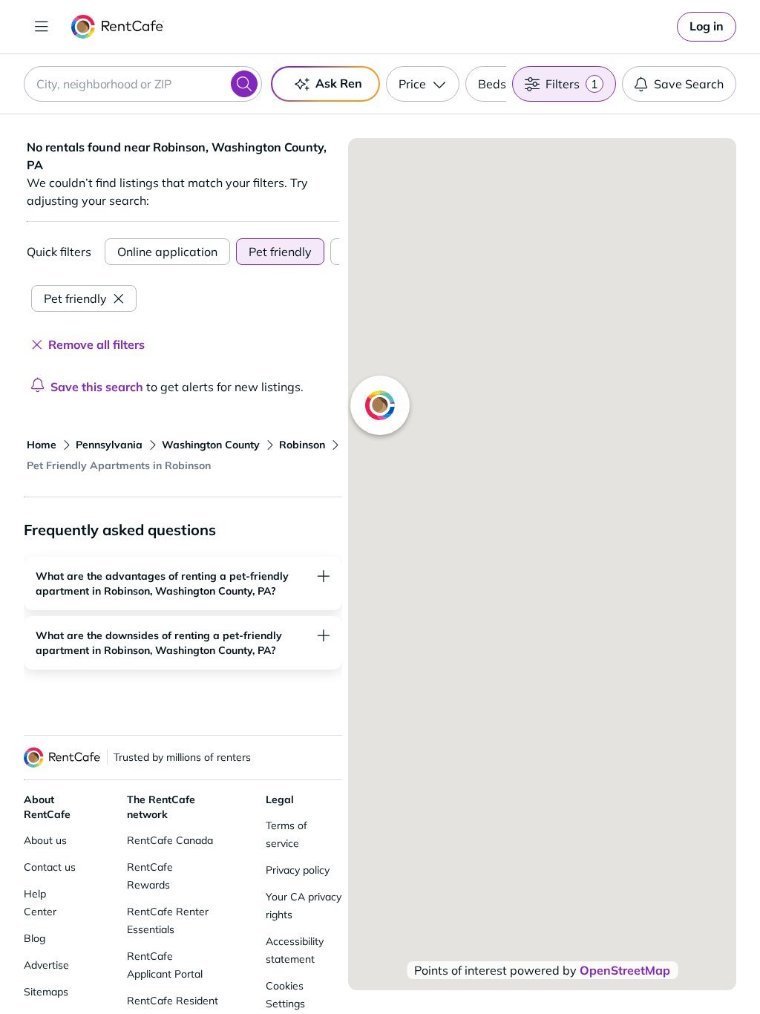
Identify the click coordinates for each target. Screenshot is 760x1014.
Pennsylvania (109, 444)
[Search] (244, 84)
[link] (706, 27)
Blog (34, 938)
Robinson (302, 444)
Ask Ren (338, 83)
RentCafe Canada (170, 840)
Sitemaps (46, 991)
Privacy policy (298, 870)
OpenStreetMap (625, 970)
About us (45, 840)
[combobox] (143, 84)
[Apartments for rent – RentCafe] (117, 27)
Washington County (211, 444)
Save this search (96, 386)
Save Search (689, 83)
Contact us (50, 867)
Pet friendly (280, 251)
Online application (167, 251)
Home (41, 444)
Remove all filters (96, 344)
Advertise (46, 965)
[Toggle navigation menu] (41, 27)
